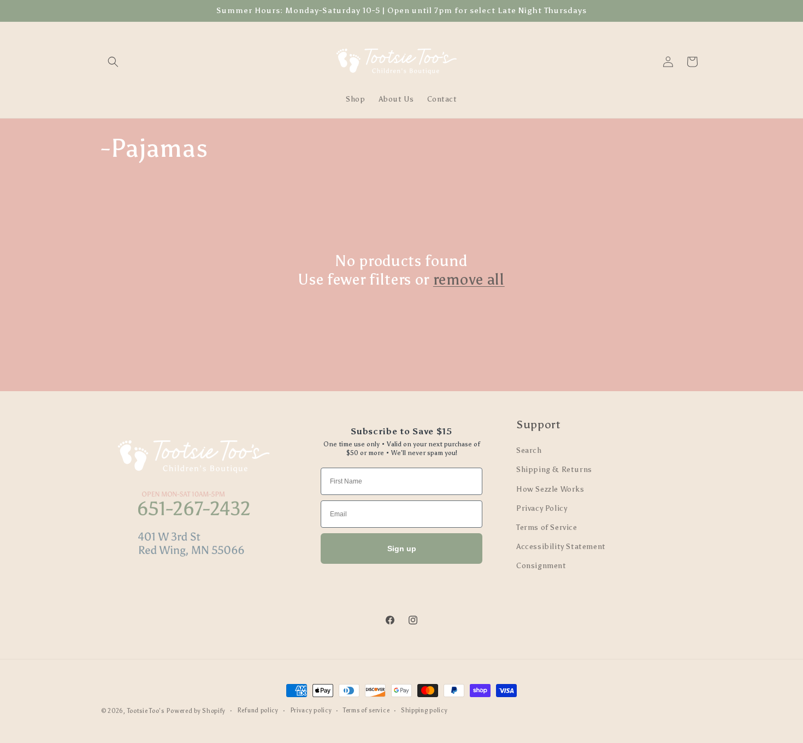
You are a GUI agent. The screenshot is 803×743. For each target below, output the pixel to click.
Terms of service (366, 710)
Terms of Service (546, 527)
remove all (469, 279)
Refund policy (258, 710)
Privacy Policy (541, 508)
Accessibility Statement (561, 546)
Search (529, 450)
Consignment (541, 566)
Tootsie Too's (145, 711)
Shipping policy (424, 710)
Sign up (401, 548)
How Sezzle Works (550, 489)
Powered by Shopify (196, 711)
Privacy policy (311, 710)
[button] (113, 62)
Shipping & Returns (554, 470)
